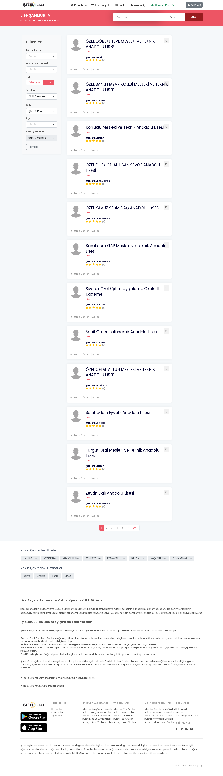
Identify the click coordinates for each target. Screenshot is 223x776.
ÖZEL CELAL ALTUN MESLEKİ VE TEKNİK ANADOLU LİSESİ (120, 372)
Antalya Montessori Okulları (158, 722)
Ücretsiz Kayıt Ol (164, 5)
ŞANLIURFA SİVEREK (95, 100)
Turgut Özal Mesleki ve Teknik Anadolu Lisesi (122, 452)
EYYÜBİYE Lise (93, 558)
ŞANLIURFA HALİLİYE (96, 57)
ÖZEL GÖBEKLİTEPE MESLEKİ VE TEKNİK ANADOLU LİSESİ (120, 44)
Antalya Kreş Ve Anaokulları (96, 722)
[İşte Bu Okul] (33, 704)
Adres (95, 69)
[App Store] (33, 727)
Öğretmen (34, 82)
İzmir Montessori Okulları (158, 715)
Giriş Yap (196, 5)
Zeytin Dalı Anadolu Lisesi (110, 493)
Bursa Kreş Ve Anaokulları (96, 718)
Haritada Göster (79, 69)
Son (135, 528)
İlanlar (122, 5)
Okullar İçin (140, 5)
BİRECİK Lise (137, 558)
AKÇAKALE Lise (158, 558)
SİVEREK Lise (49, 558)
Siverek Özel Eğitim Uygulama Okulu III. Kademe (123, 291)
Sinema (41, 576)
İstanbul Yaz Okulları (124, 709)
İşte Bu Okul (33, 4)
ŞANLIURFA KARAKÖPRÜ (98, 181)
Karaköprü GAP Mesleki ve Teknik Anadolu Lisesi (126, 248)
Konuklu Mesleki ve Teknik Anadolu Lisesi (125, 127)
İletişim (179, 712)
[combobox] (41, 56)
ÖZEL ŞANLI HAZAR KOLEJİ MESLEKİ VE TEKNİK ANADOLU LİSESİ (127, 87)
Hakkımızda (181, 709)
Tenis (55, 576)
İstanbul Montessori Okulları (158, 709)
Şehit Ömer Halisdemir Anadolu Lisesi (122, 332)
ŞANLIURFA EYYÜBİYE (96, 385)
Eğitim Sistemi (34, 50)
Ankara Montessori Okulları (158, 712)
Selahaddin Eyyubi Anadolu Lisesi (118, 412)
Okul (48, 82)
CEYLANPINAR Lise (182, 558)
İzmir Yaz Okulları (123, 715)
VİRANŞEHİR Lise (71, 558)
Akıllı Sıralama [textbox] (37, 96)
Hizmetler (56, 709)
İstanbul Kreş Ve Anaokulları (96, 709)
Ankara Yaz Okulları (124, 712)
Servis (27, 576)
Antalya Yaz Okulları (124, 722)
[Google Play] (33, 716)
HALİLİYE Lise (30, 558)
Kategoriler (57, 712)
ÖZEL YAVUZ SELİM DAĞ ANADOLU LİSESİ (123, 208)
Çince (67, 576)
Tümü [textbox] (32, 56)
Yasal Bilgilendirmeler (187, 715)
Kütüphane (80, 5)
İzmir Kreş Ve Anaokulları (96, 715)
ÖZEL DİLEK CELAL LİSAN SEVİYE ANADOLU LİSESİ (124, 167)
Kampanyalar (102, 5)
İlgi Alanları (57, 715)
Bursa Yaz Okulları (123, 718)
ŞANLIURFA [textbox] (35, 111)
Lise (88, 51)
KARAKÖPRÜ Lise (116, 558)
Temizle (33, 147)
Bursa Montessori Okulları (158, 718)
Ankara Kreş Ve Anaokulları (96, 712)
